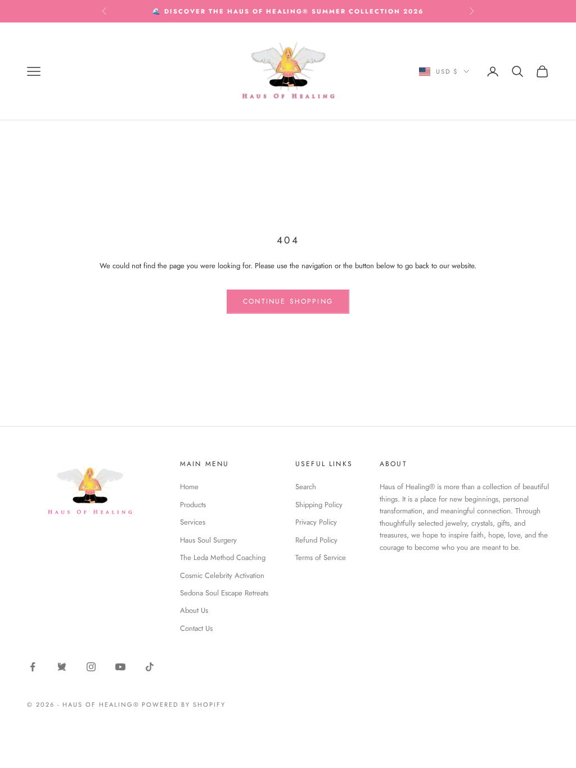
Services (192, 522)
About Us (194, 610)
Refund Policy (316, 540)
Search (305, 486)
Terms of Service (320, 557)
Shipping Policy (319, 504)
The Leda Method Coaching (223, 557)
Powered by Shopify (184, 704)
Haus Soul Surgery (208, 540)
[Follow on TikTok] (149, 666)
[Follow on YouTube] (120, 666)
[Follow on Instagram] (91, 666)
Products (193, 504)
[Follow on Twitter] (62, 666)
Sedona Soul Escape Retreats (224, 593)
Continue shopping (288, 301)
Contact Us (196, 628)
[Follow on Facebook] (32, 666)
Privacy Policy (316, 522)
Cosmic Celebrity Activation (222, 575)
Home (189, 486)
